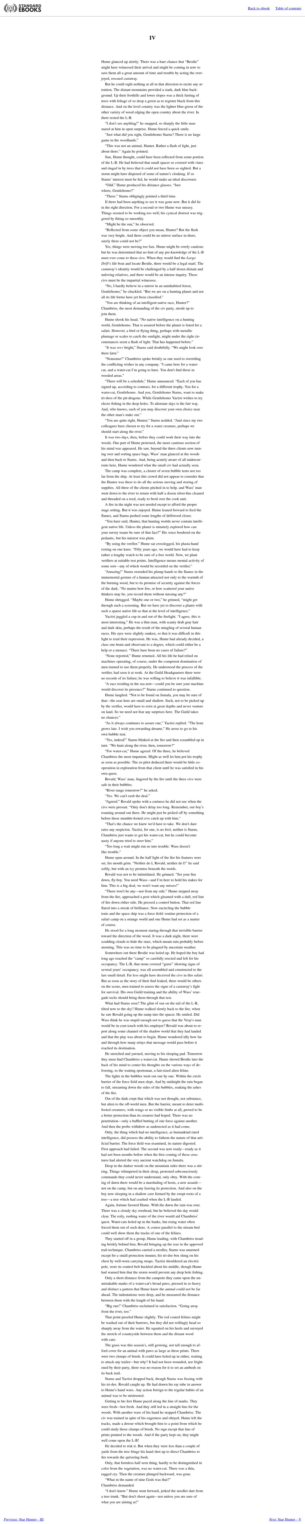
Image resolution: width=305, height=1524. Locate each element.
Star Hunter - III (24, 1519)
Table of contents (288, 8)
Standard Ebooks (22, 8)
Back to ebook (259, 8)
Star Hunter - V (285, 1519)
